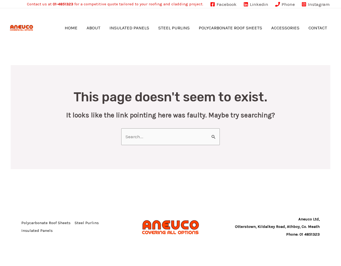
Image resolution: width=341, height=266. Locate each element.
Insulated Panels (129, 27)
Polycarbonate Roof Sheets (230, 27)
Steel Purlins (174, 27)
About (93, 27)
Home (71, 27)
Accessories (285, 27)
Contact (317, 27)
